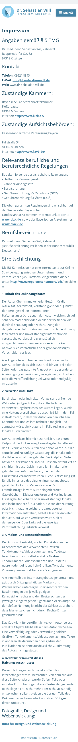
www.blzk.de (11, 219)
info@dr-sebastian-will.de (31, 80)
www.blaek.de (12, 224)
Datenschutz (48, 738)
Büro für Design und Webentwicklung (29, 724)
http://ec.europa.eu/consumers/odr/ (37, 282)
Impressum (29, 738)
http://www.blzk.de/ (29, 116)
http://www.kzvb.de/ (30, 152)
